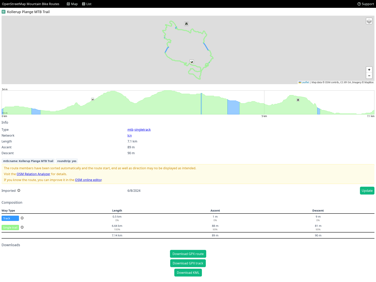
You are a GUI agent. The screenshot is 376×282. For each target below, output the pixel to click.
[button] (186, 24)
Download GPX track (188, 263)
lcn (129, 135)
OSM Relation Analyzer (33, 174)
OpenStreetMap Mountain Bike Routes (30, 4)
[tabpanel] (188, 158)
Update (367, 190)
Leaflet (305, 82)
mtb (130, 129)
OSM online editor (88, 180)
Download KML (188, 272)
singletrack (142, 129)
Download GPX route (188, 254)
